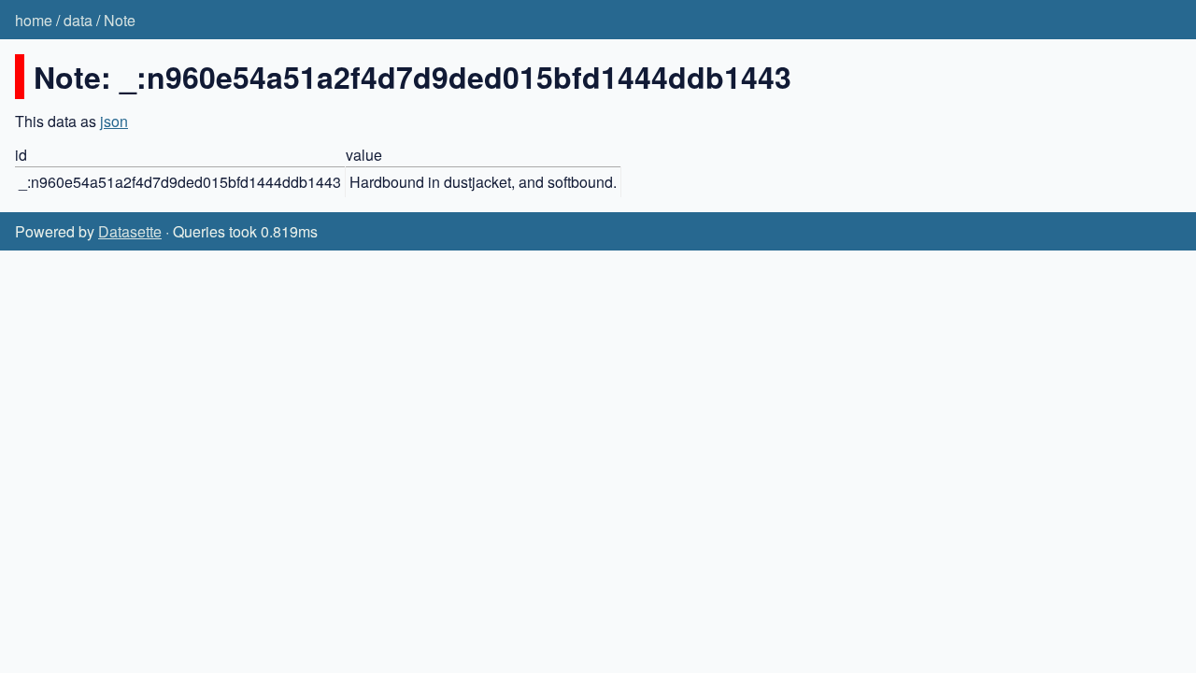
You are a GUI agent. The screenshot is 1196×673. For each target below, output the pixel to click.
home (33, 20)
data (78, 20)
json (114, 121)
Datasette (130, 231)
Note (119, 20)
